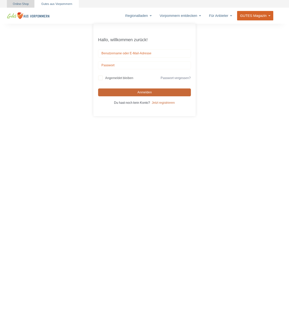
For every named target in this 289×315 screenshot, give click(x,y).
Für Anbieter (218, 16)
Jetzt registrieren (163, 102)
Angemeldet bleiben (119, 78)
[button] (138, 15)
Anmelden (144, 92)
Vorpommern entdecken (178, 16)
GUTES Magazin (253, 16)
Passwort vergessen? (176, 78)
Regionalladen (136, 16)
